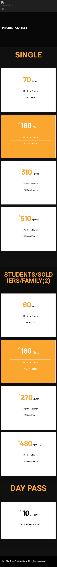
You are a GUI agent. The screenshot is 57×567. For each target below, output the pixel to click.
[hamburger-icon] (53, 6)
